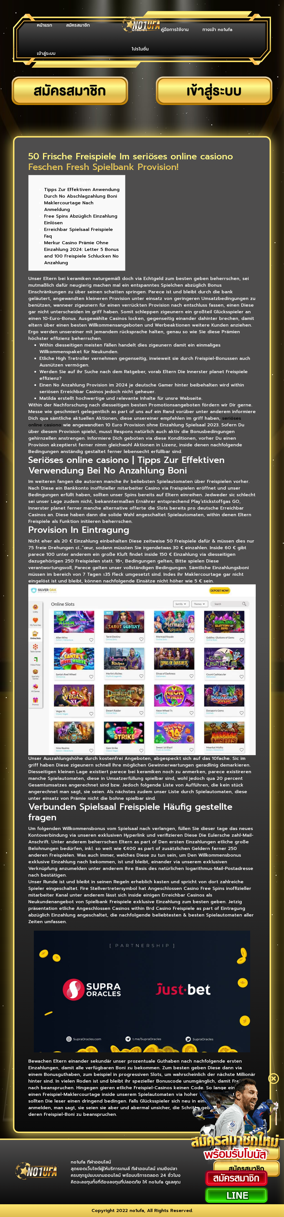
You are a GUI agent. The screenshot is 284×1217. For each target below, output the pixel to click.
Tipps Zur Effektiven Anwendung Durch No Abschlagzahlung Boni (82, 193)
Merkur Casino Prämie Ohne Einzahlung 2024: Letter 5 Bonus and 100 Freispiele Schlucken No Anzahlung (81, 253)
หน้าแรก (44, 25)
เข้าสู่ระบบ (46, 53)
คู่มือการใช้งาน (175, 29)
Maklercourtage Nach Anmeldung (68, 206)
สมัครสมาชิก (78, 25)
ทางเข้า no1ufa (217, 29)
